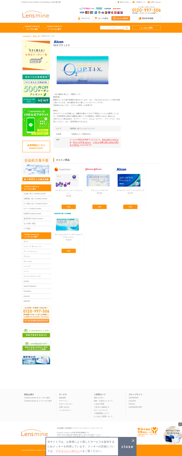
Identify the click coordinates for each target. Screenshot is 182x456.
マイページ (85, 18)
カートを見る (103, 18)
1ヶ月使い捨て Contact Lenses (35, 204)
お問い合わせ (155, 2)
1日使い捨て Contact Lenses (35, 194)
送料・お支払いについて (103, 401)
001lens (132, 404)
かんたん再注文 (122, 18)
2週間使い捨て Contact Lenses (35, 199)
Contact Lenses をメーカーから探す (38, 401)
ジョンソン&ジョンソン (33, 246)
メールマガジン (65, 410)
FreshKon (27, 291)
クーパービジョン (30, 251)
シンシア (27, 266)
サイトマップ (97, 428)
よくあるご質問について (103, 416)
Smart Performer (30, 286)
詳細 (68, 207)
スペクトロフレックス (32, 276)
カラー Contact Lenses (32, 209)
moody (26, 281)
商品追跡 (62, 398)
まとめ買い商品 (30, 224)
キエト (26, 241)
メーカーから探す (54, 27)
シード (26, 271)
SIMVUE (27, 301)
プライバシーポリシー (82, 428)
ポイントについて (100, 410)
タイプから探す (32, 27)
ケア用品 (27, 228)
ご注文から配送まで (101, 407)
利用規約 (68, 428)
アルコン (27, 256)
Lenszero (132, 401)
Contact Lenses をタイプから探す (37, 398)
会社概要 (60, 428)
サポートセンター (66, 404)
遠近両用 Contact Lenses (33, 219)
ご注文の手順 (99, 404)
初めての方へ (125, 2)
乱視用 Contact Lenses (32, 214)
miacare (27, 296)
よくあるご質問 (147, 28)
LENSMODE (133, 398)
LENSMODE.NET (135, 407)
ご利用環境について (101, 413)
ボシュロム (28, 261)
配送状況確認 (147, 18)
